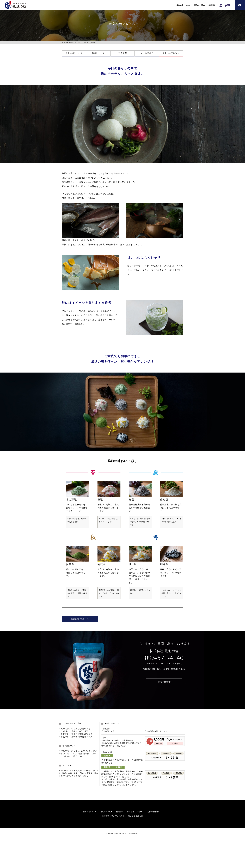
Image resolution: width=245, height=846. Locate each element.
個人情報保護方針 (135, 816)
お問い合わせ (240, 5)
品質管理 (122, 53)
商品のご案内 (199, 5)
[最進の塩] (15, 5)
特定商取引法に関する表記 (113, 816)
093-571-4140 (164, 658)
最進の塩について (183, 5)
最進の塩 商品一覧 (80, 619)
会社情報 (212, 5)
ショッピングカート (135, 812)
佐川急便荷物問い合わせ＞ (155, 731)
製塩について (98, 53)
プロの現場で (146, 53)
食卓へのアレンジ (170, 53)
